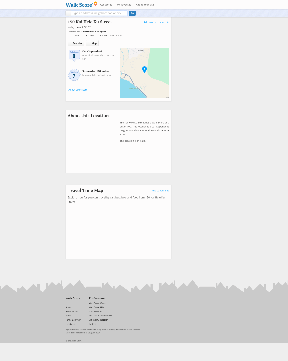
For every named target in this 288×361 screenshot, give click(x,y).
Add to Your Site (145, 4)
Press (68, 316)
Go (132, 13)
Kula (70, 27)
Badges (92, 324)
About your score (78, 89)
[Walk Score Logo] (82, 4)
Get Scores (106, 4)
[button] (68, 13)
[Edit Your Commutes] (108, 31)
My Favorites (124, 4)
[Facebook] (73, 303)
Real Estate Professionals (100, 316)
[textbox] (99, 13)
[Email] (78, 303)
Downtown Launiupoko (94, 31)
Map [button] (94, 43)
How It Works (72, 311)
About (68, 307)
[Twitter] (68, 303)
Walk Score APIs (96, 307)
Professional (97, 298)
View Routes (116, 35)
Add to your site (160, 190)
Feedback (70, 324)
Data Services (95, 311)
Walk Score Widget (97, 303)
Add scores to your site (156, 22)
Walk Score (73, 298)
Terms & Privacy (73, 320)
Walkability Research (98, 320)
